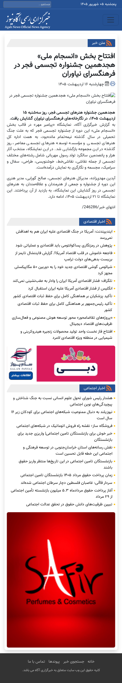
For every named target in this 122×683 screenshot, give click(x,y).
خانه (91, 662)
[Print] (112, 84)
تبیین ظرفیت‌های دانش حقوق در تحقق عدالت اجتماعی (69, 504)
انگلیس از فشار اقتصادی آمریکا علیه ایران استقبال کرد (70, 289)
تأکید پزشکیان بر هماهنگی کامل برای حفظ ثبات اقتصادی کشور (62, 296)
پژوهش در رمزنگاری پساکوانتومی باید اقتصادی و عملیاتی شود (64, 245)
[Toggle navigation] (111, 19)
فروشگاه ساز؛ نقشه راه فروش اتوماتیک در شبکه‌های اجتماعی (64, 426)
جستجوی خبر (73, 662)
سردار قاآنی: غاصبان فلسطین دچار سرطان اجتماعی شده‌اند (66, 483)
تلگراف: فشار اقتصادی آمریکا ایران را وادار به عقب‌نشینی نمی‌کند (62, 281)
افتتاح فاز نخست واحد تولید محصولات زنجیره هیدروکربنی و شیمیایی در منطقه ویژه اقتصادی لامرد (66, 335)
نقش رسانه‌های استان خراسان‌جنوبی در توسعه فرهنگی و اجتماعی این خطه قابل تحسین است (67, 450)
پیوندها (54, 662)
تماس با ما (36, 662)
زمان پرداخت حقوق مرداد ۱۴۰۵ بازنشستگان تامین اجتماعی (66, 475)
